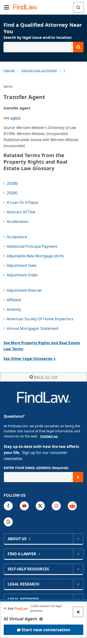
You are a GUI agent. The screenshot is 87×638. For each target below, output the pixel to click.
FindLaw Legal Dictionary (39, 70)
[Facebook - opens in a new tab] (8, 505)
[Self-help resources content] (78, 569)
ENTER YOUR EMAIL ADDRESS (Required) (36, 468)
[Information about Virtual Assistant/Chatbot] (41, 618)
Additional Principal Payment (32, 246)
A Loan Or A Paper (23, 202)
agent (15, 117)
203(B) (12, 183)
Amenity (14, 309)
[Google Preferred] (8, 521)
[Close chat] (78, 612)
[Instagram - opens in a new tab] (56, 505)
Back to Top (46, 377)
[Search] (78, 7)
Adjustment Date (21, 265)
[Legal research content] (78, 584)
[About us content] (78, 539)
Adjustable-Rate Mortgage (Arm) (35, 255)
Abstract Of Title (21, 212)
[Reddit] (72, 505)
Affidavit (14, 299)
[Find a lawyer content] (78, 554)
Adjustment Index (22, 275)
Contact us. (49, 436)
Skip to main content (43, 5)
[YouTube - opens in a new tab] (24, 505)
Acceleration (18, 221)
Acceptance (17, 236)
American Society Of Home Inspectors (40, 318)
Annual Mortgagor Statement (33, 328)
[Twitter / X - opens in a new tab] (40, 505)
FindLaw (9, 70)
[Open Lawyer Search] (43, 47)
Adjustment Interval (24, 290)
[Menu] (6, 7)
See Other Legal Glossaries (29, 358)
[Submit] (78, 477)
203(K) (12, 192)
